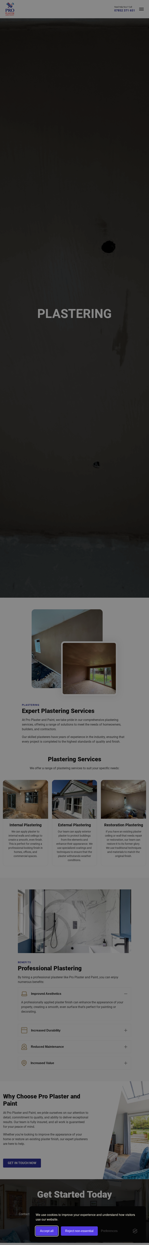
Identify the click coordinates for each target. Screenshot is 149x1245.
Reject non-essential (79, 1231)
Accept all (47, 1231)
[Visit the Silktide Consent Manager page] (135, 1231)
